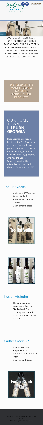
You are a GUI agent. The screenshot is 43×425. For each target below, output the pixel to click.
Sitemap (30, 420)
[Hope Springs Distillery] (15, 7)
